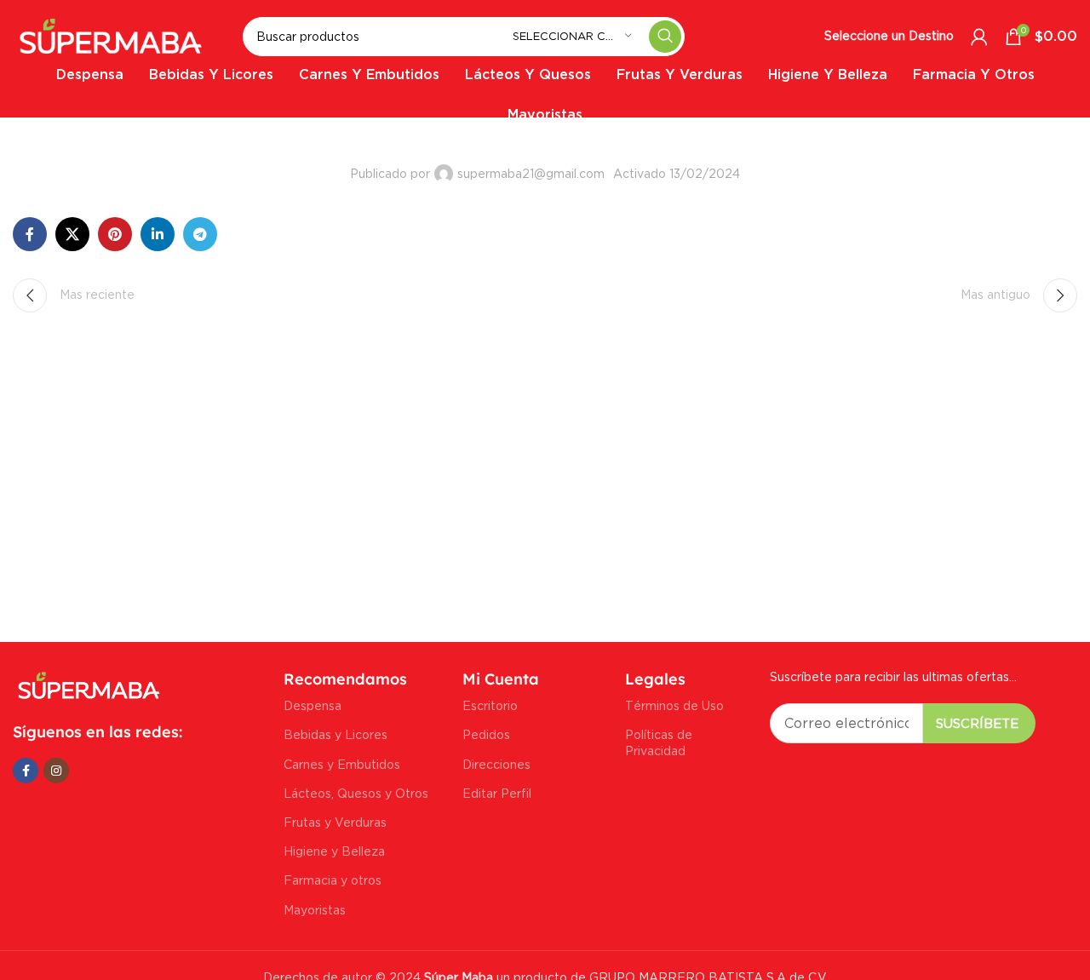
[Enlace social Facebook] (30, 234)
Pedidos (486, 734)
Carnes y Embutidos (342, 764)
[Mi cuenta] (979, 37)
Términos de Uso (674, 705)
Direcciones (496, 764)
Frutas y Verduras (335, 822)
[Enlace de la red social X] (72, 234)
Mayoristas (315, 909)
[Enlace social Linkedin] (158, 234)
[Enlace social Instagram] (56, 770)
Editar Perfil (496, 793)
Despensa (312, 705)
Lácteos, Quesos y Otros (356, 793)
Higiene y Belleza (334, 851)
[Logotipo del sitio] (111, 34)
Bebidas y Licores (335, 734)
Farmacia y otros (333, 880)
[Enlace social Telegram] (200, 234)
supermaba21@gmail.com (531, 173)
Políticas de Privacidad (658, 742)
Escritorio (490, 705)
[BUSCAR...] (665, 36)
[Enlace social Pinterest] (115, 234)
